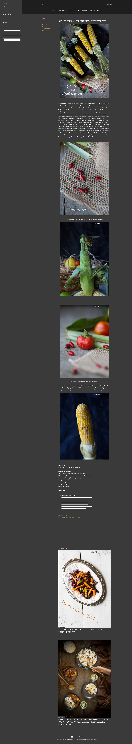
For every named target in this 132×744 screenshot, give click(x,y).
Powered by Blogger (78, 736)
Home (49, 10)
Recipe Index (77, 10)
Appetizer (44, 24)
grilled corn (45, 26)
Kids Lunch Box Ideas (65, 10)
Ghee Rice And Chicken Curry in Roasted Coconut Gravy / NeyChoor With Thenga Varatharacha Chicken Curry (83, 721)
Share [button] (43, 18)
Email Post (64, 515)
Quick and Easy (46, 28)
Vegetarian (44, 30)
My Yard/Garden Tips (89, 10)
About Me (55, 10)
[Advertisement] (84, 533)
